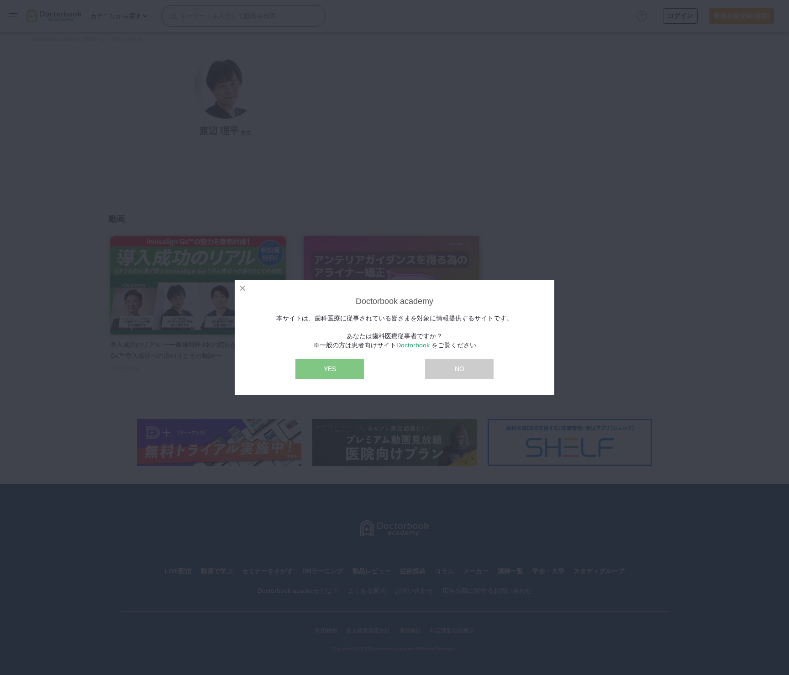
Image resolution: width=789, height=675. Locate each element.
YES (330, 368)
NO (459, 368)
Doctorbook (413, 345)
